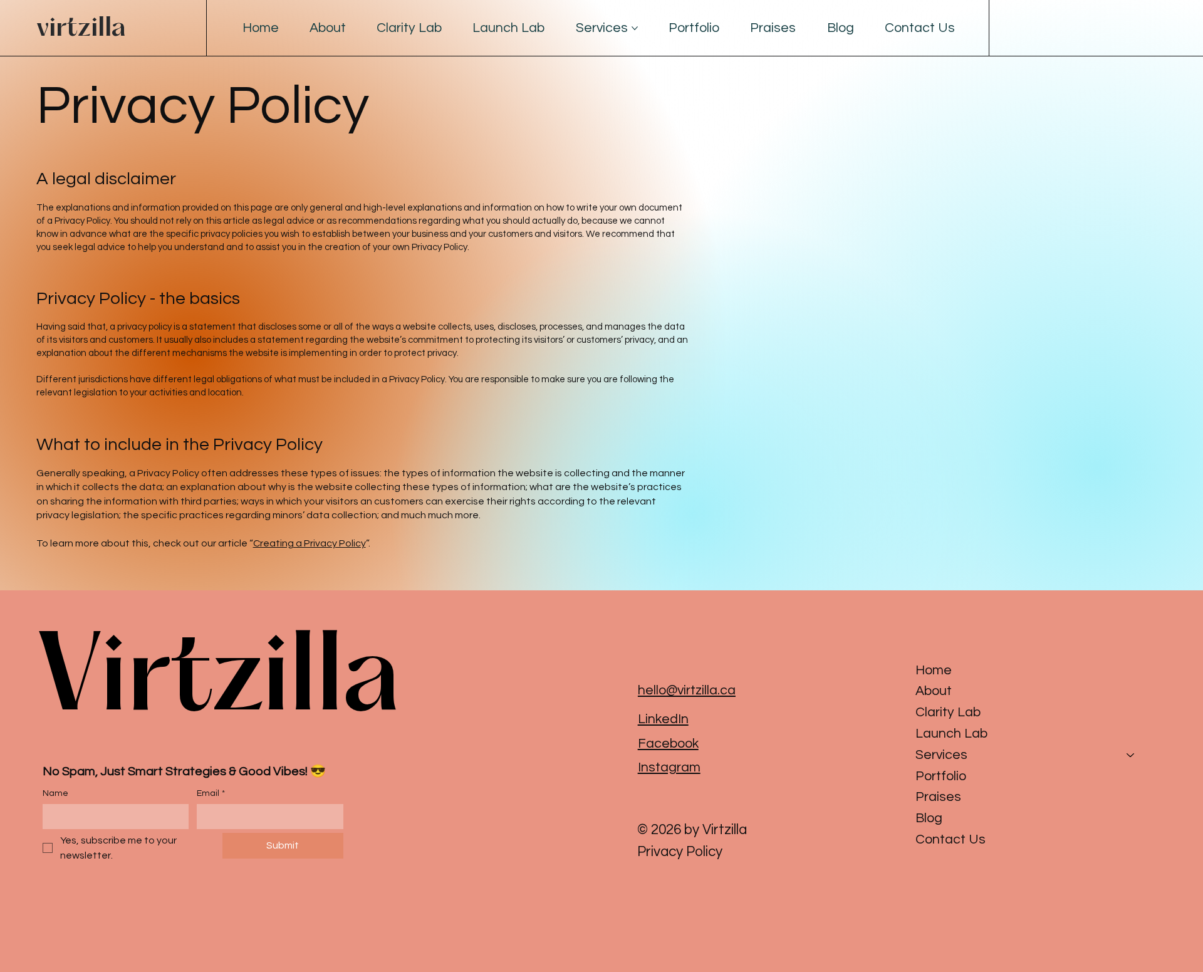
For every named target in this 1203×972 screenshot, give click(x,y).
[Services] (1131, 755)
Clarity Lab (948, 712)
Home (933, 670)
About (933, 691)
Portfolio (940, 776)
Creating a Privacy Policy (309, 543)
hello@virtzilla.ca (687, 690)
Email (211, 793)
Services (941, 754)
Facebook (668, 743)
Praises (938, 796)
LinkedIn (663, 719)
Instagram (669, 767)
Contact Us (950, 839)
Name (55, 793)
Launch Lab (951, 733)
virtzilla (81, 28)
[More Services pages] (635, 28)
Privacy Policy (679, 852)
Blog (928, 818)
